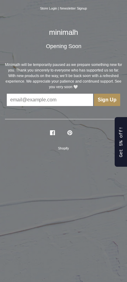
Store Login (48, 8)
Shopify (63, 148)
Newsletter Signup (73, 8)
